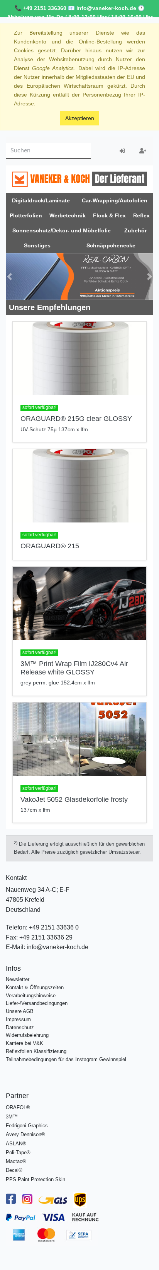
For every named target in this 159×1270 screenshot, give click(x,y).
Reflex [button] (141, 215)
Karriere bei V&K (24, 1043)
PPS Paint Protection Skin (35, 1179)
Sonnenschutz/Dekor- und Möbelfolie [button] (61, 230)
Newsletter (17, 979)
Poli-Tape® (18, 1152)
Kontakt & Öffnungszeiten (35, 987)
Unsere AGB (20, 1011)
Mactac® (16, 1161)
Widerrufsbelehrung (27, 1035)
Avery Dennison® (25, 1134)
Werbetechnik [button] (67, 215)
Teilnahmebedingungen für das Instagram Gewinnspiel (66, 1059)
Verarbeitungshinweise (31, 995)
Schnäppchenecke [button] (110, 245)
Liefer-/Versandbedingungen (37, 1003)
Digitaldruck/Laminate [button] (41, 200)
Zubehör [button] (135, 230)
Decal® (14, 1170)
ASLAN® (16, 1144)
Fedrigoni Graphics (27, 1125)
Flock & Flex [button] (109, 215)
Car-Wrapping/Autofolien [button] (114, 200)
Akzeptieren (79, 118)
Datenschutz (20, 1027)
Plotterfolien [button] (26, 215)
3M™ (12, 1117)
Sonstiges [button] (37, 245)
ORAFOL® (18, 1107)
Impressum (18, 1019)
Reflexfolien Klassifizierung (36, 1051)
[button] (9, 276)
